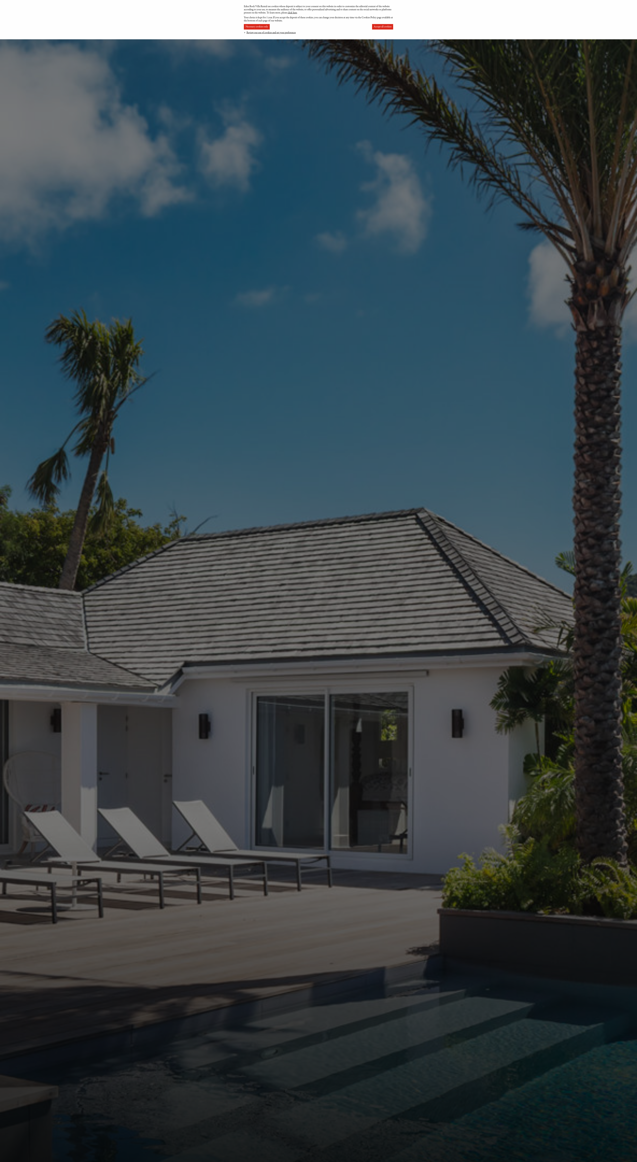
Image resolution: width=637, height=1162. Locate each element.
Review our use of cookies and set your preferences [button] (271, 32)
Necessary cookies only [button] (257, 26)
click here (292, 12)
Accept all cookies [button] (382, 26)
